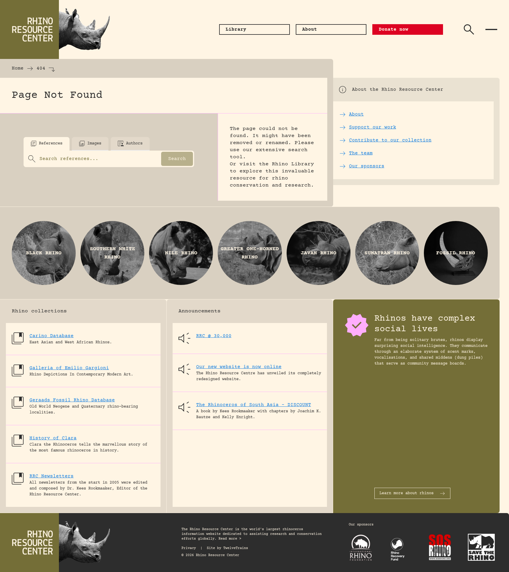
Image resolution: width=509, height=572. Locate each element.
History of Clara (53, 438)
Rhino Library (293, 164)
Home (18, 68)
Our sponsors (361, 525)
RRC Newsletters (51, 476)
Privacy (188, 548)
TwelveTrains (235, 548)
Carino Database (51, 336)
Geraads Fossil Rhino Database (72, 400)
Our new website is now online (239, 367)
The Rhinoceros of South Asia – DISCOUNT (253, 405)
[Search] (469, 29)
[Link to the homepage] (59, 29)
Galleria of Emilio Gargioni (69, 368)
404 (41, 68)
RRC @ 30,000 (214, 336)
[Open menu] (491, 29)
